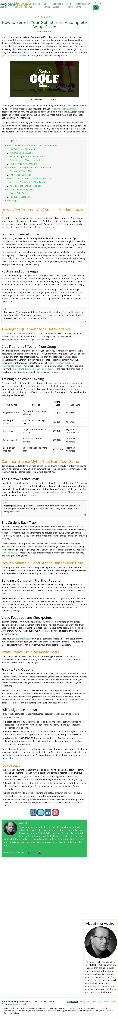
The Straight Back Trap (20, 174)
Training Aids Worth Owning (23, 163)
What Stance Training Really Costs (23, 189)
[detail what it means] (18, 1004)
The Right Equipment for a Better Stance (26, 156)
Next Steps (12, 200)
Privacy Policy (85, 1001)
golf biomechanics (34, 289)
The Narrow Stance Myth (21, 171)
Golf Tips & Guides (43, 16)
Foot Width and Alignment (22, 149)
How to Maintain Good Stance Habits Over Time (30, 178)
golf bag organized (20, 638)
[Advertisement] (44, 889)
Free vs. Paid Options (19, 193)
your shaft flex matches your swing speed (34, 368)
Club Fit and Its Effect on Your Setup (26, 160)
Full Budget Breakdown (20, 196)
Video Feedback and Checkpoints (25, 185)
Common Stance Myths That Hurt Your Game (29, 167)
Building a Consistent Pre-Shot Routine (28, 182)
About (106, 1001)
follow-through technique (64, 108)
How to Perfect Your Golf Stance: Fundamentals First (32, 145)
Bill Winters (35, 823)
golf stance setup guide (12, 55)
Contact (113, 1001)
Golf (15, 4)
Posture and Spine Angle (21, 152)
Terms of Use (97, 1001)
